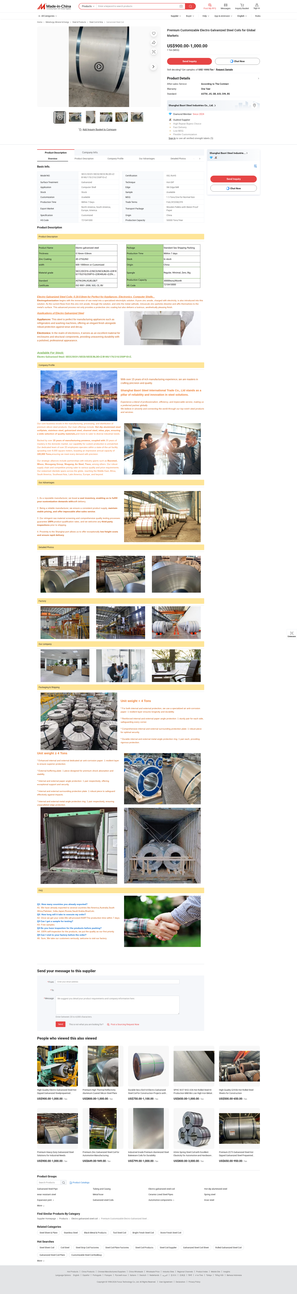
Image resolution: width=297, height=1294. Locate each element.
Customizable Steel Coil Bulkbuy (86, 1254)
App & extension (222, 15)
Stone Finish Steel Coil (170, 1232)
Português (97, 1275)
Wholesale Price (152, 1271)
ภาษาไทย (199, 1275)
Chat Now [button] (239, 61)
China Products (88, 1271)
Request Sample (224, 69)
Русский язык (121, 1275)
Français (108, 1275)
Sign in (257, 8)
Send (60, 1024)
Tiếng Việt (219, 1275)
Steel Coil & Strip (96, 22)
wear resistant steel (46, 1194)
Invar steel (209, 1199)
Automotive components (160, 1199)
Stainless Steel (71, 1232)
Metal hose (98, 1194)
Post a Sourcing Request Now (123, 1024)
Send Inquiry (190, 61)
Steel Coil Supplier (168, 1247)
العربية (165, 1275)
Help (204, 15)
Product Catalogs (80, 1182)
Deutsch (143, 1275)
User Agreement (165, 1282)
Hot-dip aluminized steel (215, 1188)
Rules (257, 15)
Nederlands (154, 1275)
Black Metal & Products (95, 1232)
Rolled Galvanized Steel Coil (228, 1247)
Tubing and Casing (102, 1188)
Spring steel (209, 1194)
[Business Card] (255, 165)
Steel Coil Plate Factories (117, 1247)
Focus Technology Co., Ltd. (128, 1282)
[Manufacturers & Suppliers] (54, 6)
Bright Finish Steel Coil (143, 1232)
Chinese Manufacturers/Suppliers (112, 1271)
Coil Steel (65, 1247)
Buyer (189, 15)
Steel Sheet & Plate (48, 1232)
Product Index (202, 1271)
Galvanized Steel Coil (115, 22)
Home (39, 22)
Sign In (172, 138)
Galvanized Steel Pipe (47, 1188)
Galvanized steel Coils (103, 1199)
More (40, 1260)
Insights (226, 1271)
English (76, 1275)
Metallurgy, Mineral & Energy (57, 22)
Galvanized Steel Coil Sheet (196, 1247)
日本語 (182, 1275)
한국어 (173, 1275)
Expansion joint (44, 1199)
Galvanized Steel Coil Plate (52, 1254)
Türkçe (209, 1275)
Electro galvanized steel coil (161, 1188)
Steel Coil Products (144, 1247)
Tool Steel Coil (119, 1232)
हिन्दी (190, 1275)
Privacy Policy (194, 1282)
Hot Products (72, 1271)
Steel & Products (79, 22)
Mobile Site (215, 1271)
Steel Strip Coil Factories (87, 1247)
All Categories (47, 15)
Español (86, 1275)
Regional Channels (185, 1271)
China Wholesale (136, 1271)
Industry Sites (168, 1271)
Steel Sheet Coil (47, 1247)
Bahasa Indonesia (234, 1275)
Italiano (133, 1275)
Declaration (180, 1282)
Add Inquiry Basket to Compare (99, 129)
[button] (194, 158)
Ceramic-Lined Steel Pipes (160, 1194)
